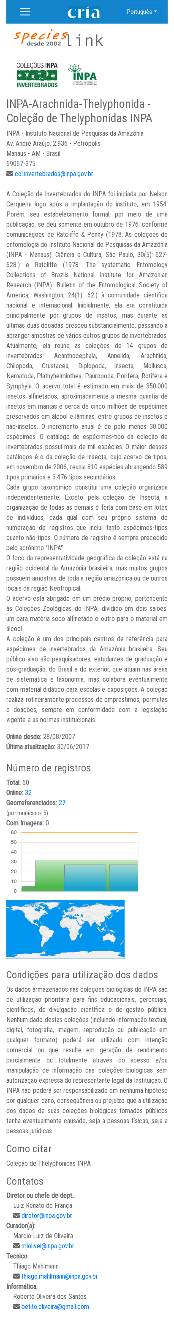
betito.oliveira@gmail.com (55, 1307)
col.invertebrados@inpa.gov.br (54, 174)
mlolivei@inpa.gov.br (48, 1246)
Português (139, 11)
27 (62, 803)
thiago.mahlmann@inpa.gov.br (60, 1276)
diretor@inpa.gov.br (47, 1216)
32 (28, 793)
